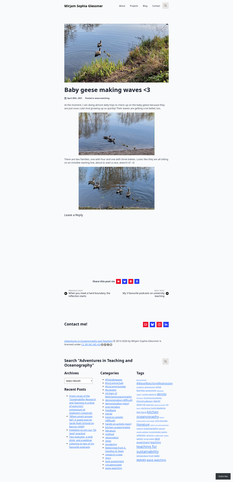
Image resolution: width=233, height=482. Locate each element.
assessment (150, 390)
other (108, 441)
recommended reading (158, 432)
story (108, 458)
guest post (150, 405)
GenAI (108, 413)
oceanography (150, 428)
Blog (145, 5)
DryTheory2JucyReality (153, 398)
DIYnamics (140, 398)
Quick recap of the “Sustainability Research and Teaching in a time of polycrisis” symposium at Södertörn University (82, 404)
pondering (111, 444)
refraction (150, 435)
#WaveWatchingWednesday (155, 383)
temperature (142, 455)
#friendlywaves (113, 379)
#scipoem (110, 389)
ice (167, 404)
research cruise (113, 454)
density (161, 394)
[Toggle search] (165, 5)
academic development (146, 387)
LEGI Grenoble (161, 421)
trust (151, 455)
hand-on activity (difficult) (114, 418)
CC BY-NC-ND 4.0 (90, 344)
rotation (166, 435)
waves (141, 459)
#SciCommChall (114, 383)
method (109, 434)
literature (110, 430)
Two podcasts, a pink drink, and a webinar (81, 438)
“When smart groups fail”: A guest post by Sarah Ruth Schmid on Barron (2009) (81, 421)
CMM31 (139, 394)
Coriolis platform (149, 394)
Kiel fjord (141, 412)
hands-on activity (159, 405)
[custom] (145, 324)
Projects (134, 5)
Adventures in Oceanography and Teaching (88, 341)
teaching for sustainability (148, 449)
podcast (162, 428)
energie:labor (112, 406)
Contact (156, 5)
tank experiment (114, 461)
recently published (142, 432)
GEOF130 (141, 404)
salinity (140, 438)
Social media (149, 439)
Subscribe (223, 476)
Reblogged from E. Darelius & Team (115, 449)
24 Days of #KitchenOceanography (118, 395)
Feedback (110, 410)
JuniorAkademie (158, 408)
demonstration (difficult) (119, 400)
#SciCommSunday (115, 386)
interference (145, 408)
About (122, 5)
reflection (141, 435)
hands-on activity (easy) (118, 424)
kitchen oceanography (117, 427)
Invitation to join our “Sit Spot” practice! (82, 431)
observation (112, 437)
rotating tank (159, 435)
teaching (155, 442)
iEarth (138, 408)
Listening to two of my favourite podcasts (81, 445)
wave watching (102, 98)
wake (156, 455)
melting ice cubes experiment (159, 425)
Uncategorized (113, 464)
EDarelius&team (145, 401)
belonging (160, 391)
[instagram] (159, 324)
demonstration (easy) (117, 403)
